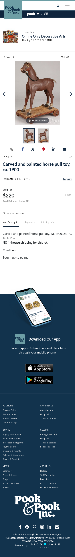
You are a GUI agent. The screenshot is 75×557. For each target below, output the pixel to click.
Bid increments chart (13, 213)
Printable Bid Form (12, 438)
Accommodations (48, 483)
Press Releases (10, 475)
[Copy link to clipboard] (11, 149)
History (43, 470)
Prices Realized (47, 446)
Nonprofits (45, 414)
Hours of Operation (49, 487)
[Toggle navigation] (67, 5)
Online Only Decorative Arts (44, 36)
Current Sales (9, 410)
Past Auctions (9, 414)
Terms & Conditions (12, 459)
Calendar (7, 470)
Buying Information (12, 434)
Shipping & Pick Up (12, 450)
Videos (6, 487)
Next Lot (65, 56)
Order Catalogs (10, 422)
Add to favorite (70, 157)
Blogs (5, 479)
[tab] (11, 224)
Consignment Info (49, 434)
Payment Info (9, 446)
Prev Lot (9, 57)
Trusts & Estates (48, 418)
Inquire (67, 179)
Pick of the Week (11, 483)
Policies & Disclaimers (13, 455)
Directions (45, 479)
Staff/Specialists (47, 475)
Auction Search (10, 418)
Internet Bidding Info (13, 442)
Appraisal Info (47, 410)
